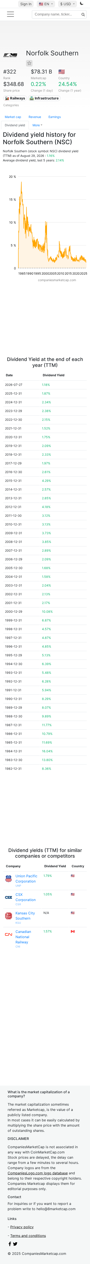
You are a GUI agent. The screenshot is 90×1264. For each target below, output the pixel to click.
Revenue (35, 117)
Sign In (25, 4)
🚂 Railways (15, 98)
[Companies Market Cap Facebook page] (10, 1245)
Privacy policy (22, 1227)
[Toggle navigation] (10, 14)
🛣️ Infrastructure (44, 98)
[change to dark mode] (81, 4)
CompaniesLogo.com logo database (38, 1173)
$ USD (66, 4)
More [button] (36, 125)
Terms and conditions (28, 1235)
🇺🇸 (44, 4)
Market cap (13, 117)
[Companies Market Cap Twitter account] (15, 1245)
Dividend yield (15, 125)
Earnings (54, 117)
